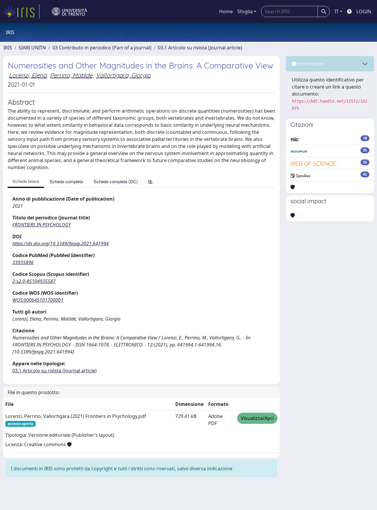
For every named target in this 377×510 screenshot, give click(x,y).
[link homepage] (21, 11)
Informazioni (310, 63)
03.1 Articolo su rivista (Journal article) (200, 47)
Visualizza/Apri (257, 418)
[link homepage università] (69, 11)
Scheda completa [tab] (66, 181)
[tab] (150, 181)
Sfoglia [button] (245, 11)
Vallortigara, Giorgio (123, 75)
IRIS (8, 47)
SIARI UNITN (32, 47)
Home (226, 11)
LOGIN (363, 11)
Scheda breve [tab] (25, 181)
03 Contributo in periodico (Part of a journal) (101, 47)
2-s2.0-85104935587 (34, 281)
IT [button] (337, 11)
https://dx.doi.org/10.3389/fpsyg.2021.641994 (60, 243)
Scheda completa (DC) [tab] (116, 181)
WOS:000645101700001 (37, 300)
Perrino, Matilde (71, 75)
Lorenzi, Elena (28, 75)
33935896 (23, 262)
